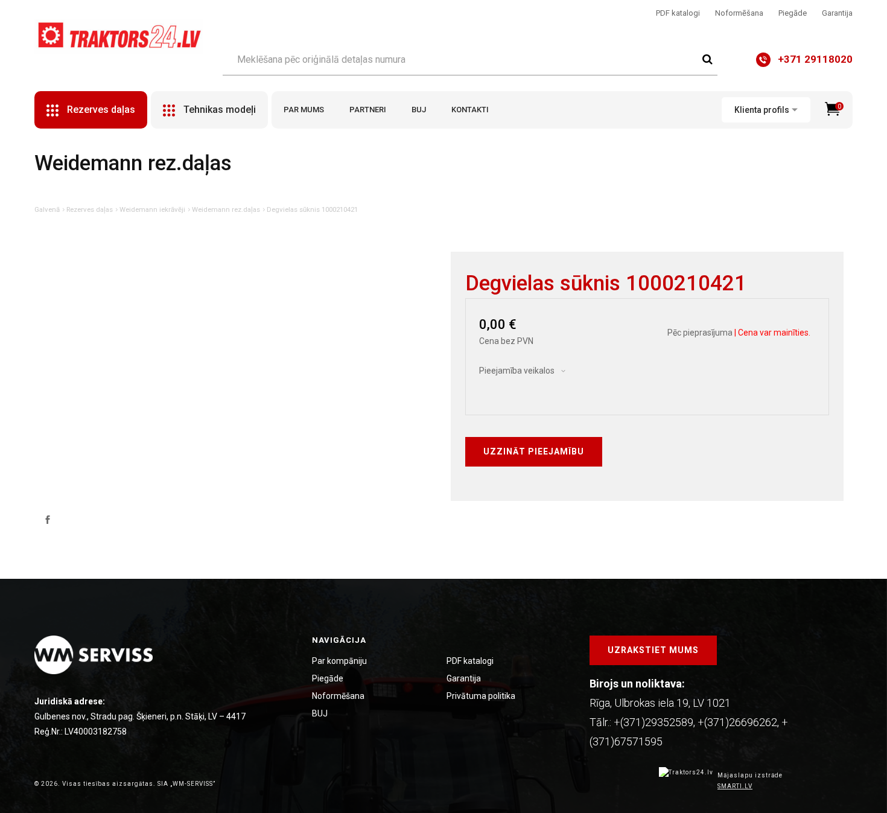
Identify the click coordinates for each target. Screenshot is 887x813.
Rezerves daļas (89, 209)
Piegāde (792, 13)
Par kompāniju (339, 661)
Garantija (837, 13)
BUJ (419, 109)
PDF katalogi (678, 13)
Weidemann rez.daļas (226, 209)
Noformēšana (739, 13)
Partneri (367, 109)
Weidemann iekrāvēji (152, 209)
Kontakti (470, 109)
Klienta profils (761, 110)
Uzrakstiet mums (653, 650)
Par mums (304, 109)
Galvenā (47, 209)
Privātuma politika (481, 696)
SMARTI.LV (734, 786)
